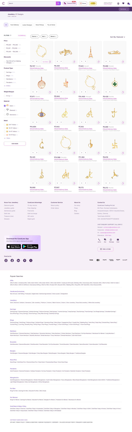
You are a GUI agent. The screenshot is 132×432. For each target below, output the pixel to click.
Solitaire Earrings (33, 311)
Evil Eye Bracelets (54, 344)
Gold (11, 302)
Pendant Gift (53, 285)
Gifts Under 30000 (44, 282)
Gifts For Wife (45, 285)
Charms (49, 302)
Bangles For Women (49, 399)
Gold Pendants (14, 371)
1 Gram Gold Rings (85, 324)
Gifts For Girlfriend (24, 285)
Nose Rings (13, 362)
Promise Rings (53, 324)
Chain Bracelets (74, 344)
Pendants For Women (62, 399)
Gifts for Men (13, 282)
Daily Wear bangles (42, 353)
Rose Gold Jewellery (81, 302)
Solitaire (22, 302)
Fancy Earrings (24, 313)
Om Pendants (65, 371)
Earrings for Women (26, 399)
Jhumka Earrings (62, 311)
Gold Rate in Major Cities (18, 406)
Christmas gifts (23, 282)
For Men (12, 388)
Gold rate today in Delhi (84, 408)
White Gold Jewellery (94, 302)
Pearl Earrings (89, 311)
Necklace (13, 331)
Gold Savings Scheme (45, 293)
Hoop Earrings (72, 311)
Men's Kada (43, 390)
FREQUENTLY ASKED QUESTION (84, 422)
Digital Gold (35, 293)
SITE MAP (12, 422)
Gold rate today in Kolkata (35, 410)
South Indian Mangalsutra (53, 380)
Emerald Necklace (66, 335)
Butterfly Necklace (35, 335)
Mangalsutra (14, 377)
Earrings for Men (23, 390)
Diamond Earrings (23, 311)
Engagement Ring (66, 322)
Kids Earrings (53, 311)
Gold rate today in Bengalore (52, 408)
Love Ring (21, 324)
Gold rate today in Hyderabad (34, 408)
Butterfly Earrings (54, 313)
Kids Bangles (32, 353)
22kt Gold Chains (76, 335)
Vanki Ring (91, 322)
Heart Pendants (86, 371)
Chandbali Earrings (110, 311)
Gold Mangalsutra (15, 380)
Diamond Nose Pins (32, 362)
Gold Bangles (13, 353)
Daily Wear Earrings (43, 313)
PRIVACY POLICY (20, 422)
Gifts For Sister (115, 282)
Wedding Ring (84, 322)
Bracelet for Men (34, 390)
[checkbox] (16, 45)
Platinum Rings (30, 322)
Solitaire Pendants (35, 371)
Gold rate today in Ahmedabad (52, 410)
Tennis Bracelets (64, 344)
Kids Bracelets (34, 344)
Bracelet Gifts (61, 285)
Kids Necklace (35, 333)
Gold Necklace (14, 333)
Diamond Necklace (24, 333)
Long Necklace (110, 333)
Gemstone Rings (48, 322)
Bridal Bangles (53, 353)
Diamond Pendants (24, 371)
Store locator (56, 293)
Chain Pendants (56, 371)
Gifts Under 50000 (56, 282)
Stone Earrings (33, 313)
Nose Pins (13, 360)
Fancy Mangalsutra (66, 380)
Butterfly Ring (28, 324)
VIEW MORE (14, 143)
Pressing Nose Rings (51, 362)
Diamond (16, 302)
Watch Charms (56, 302)
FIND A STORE (107, 249)
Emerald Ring (105, 322)
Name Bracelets (84, 344)
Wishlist (123, 3)
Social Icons (99, 239)
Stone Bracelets (93, 344)
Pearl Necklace (76, 333)
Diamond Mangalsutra (27, 380)
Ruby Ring (98, 322)
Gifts (11, 280)
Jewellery (13, 300)
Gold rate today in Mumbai (68, 408)
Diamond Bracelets (24, 344)
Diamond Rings (14, 322)
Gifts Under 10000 (33, 282)
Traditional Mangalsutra (112, 380)
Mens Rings (57, 322)
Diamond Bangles (23, 353)
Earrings (13, 309)
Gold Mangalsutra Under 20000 (96, 380)
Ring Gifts (77, 285)
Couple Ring (75, 322)
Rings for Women (14, 399)
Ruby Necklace (56, 333)
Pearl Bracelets (44, 344)
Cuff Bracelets (103, 344)
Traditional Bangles (80, 353)
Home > (9, 16)
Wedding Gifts (70, 285)
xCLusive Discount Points (67, 422)
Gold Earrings (13, 311)
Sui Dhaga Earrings (99, 311)
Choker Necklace (66, 333)
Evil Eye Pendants (46, 371)
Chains (63, 302)
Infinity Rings (37, 324)
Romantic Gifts (97, 282)
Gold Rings (22, 322)
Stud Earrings (80, 311)
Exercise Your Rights (44, 422)
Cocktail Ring (13, 324)
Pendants (13, 368)
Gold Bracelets (14, 344)
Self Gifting (21, 293)
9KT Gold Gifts (85, 285)
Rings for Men (14, 390)
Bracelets (13, 342)
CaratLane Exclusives (17, 291)
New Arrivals (13, 293)
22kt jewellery (36, 302)
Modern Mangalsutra (39, 380)
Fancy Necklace (55, 335)
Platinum (43, 302)
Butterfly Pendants (76, 371)
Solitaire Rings (39, 322)
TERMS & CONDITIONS (31, 422)
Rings (12, 320)
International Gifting (35, 285)
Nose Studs (41, 362)
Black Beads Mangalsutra (80, 380)
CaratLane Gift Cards (67, 282)
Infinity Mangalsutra (43, 382)
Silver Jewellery (70, 302)
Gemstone (28, 302)
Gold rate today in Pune (113, 408)
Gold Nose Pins (21, 362)
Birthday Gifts (78, 282)
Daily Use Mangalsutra (31, 382)
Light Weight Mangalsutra (17, 382)
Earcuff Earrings (14, 313)
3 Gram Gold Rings (63, 324)
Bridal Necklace (45, 335)
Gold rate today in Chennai (17, 408)
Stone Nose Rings (63, 362)
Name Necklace (14, 335)
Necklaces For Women (98, 333)
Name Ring (113, 322)
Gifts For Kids (106, 282)
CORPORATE (55, 422)
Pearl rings (45, 324)
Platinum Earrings (44, 311)
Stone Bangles (62, 353)
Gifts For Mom (14, 285)
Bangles (12, 351)
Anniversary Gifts (87, 282)
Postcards (28, 293)
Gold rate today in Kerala (99, 408)
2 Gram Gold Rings (74, 324)
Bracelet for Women (37, 399)
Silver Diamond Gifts (95, 285)
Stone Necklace (24, 335)
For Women (14, 397)
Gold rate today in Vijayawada (18, 410)
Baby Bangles (70, 353)
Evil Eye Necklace (86, 333)
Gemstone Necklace (45, 333)
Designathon (64, 293)
